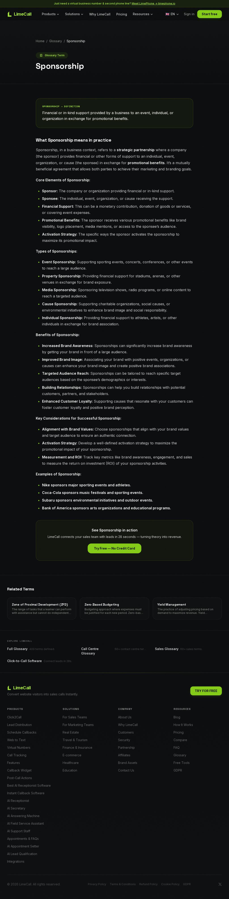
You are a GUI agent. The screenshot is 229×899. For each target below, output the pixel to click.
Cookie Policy (170, 884)
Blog (177, 717)
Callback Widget (19, 770)
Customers (126, 732)
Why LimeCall (99, 14)
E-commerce (72, 755)
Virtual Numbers (18, 747)
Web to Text (16, 740)
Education (70, 770)
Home (40, 41)
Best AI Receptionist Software (29, 785)
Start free (209, 14)
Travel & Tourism (75, 740)
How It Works (183, 725)
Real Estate (71, 732)
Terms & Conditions (123, 884)
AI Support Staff (18, 831)
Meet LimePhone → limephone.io (153, 3)
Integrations (15, 861)
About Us (124, 717)
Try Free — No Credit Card (114, 548)
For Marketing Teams (78, 725)
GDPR (178, 770)
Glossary (55, 41)
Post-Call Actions (19, 778)
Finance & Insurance (77, 747)
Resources (141, 14)
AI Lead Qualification (22, 854)
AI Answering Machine (23, 816)
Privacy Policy (97, 884)
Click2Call (14, 717)
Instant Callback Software (26, 793)
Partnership (126, 747)
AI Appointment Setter (23, 846)
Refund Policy (148, 884)
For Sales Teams (75, 717)
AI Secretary (16, 808)
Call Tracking (16, 755)
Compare (180, 740)
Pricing (121, 14)
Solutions (72, 14)
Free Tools (182, 763)
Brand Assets (127, 763)
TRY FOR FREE (206, 691)
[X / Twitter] (220, 884)
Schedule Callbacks (21, 732)
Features (13, 763)
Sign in (189, 14)
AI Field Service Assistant (25, 823)
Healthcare (71, 763)
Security (124, 740)
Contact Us (126, 770)
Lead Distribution (19, 725)
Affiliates (124, 755)
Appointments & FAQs (23, 838)
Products (49, 14)
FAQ (177, 747)
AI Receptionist (18, 801)
